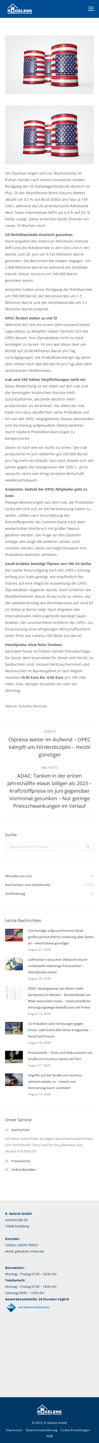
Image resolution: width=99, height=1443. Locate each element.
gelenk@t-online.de (29, 1251)
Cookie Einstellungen (75, 1430)
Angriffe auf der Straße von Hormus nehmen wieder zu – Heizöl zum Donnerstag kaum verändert (55, 1081)
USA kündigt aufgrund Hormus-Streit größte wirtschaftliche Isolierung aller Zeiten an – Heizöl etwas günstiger (61, 936)
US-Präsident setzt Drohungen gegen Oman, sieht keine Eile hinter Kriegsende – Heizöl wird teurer (59, 1029)
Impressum (14, 1430)
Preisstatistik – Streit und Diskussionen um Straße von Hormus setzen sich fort (60, 1055)
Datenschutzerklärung (41, 1430)
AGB (49, 1436)
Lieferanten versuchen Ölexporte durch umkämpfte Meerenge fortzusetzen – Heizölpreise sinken (57, 965)
